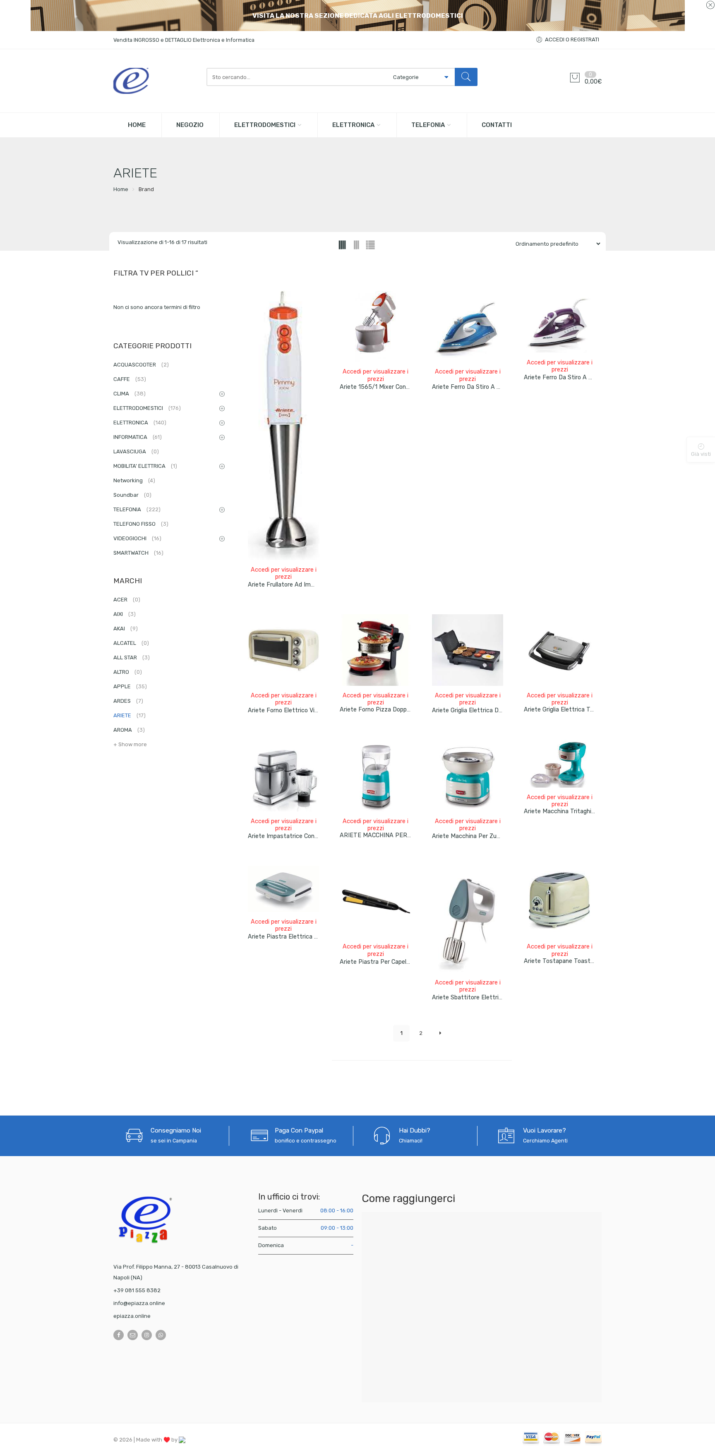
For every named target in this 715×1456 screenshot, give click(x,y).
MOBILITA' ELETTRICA (145, 466)
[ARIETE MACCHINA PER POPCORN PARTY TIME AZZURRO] (375, 776)
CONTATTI (497, 125)
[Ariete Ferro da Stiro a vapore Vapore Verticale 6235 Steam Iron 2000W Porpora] (559, 322)
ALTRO (127, 672)
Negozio (190, 125)
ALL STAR (131, 657)
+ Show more (130, 744)
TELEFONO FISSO (140, 524)
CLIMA (129, 393)
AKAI (125, 628)
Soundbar (132, 495)
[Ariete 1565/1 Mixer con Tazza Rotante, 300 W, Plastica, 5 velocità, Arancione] (375, 326)
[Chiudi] (710, 5)
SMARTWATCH (138, 553)
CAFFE (129, 379)
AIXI (124, 614)
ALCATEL (131, 643)
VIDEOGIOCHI (137, 538)
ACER (126, 599)
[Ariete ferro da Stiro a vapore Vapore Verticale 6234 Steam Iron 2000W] (468, 326)
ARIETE (129, 715)
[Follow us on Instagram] (147, 1335)
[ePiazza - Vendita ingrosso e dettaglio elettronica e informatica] (155, 81)
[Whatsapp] (161, 1335)
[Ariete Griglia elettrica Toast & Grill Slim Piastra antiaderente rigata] (559, 650)
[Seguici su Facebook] (118, 1335)
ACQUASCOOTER (141, 365)
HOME (137, 125)
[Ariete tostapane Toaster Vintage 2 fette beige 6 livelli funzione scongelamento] (559, 901)
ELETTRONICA (353, 125)
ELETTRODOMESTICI (264, 125)
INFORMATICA (137, 437)
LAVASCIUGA (136, 451)
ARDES (128, 701)
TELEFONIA (428, 125)
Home (120, 189)
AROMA (129, 730)
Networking (134, 480)
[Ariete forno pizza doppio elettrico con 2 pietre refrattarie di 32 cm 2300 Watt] (375, 650)
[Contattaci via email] (132, 1335)
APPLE (130, 686)
